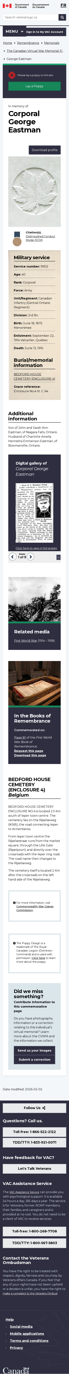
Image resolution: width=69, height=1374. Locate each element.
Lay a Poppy (34, 86)
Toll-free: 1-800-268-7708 (34, 1231)
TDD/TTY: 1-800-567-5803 (34, 1243)
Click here (38, 958)
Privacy (16, 1348)
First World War (25, 640)
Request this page (28, 751)
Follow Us (40, 1109)
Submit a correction (34, 1059)
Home (7, 43)
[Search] (62, 17)
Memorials (51, 43)
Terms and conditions (29, 1341)
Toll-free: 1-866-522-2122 (34, 1132)
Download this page (30, 755)
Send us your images (34, 1050)
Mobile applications (27, 1334)
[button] (12, 556)
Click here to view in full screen (36, 548)
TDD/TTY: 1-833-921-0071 (34, 1142)
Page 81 (20, 737)
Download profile (45, 150)
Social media (21, 1327)
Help (10, 1320)
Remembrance (28, 43)
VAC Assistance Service (24, 1192)
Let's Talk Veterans (34, 1169)
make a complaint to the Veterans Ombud (30, 1293)
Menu (12, 31)
